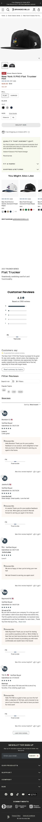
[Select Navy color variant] (11, 107)
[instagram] (11, 794)
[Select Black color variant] (3, 107)
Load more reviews (21, 733)
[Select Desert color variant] (8, 212)
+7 (33, 210)
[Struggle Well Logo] (20, 806)
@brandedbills (21, 219)
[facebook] (6, 794)
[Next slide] (40, 3)
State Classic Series (14, 16)
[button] (21, 39)
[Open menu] (3, 10)
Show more (6, 398)
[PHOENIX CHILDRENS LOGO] (34, 806)
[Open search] (8, 9)
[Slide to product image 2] (12, 65)
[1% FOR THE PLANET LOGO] (7, 806)
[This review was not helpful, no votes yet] (38, 472)
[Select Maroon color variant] (31, 210)
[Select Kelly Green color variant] (26, 210)
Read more (22, 622)
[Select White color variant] (13, 212)
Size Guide (13, 113)
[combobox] (32, 404)
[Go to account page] (34, 9)
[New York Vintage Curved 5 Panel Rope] (28, 188)
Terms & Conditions (29, 816)
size (4, 390)
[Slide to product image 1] (5, 65)
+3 (15, 212)
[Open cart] (39, 9)
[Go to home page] (8, 817)
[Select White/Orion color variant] (3, 212)
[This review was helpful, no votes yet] (34, 472)
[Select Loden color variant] (29, 210)
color (13, 392)
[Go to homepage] (20, 10)
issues (20, 392)
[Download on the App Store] (32, 794)
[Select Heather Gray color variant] (7, 107)
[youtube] (23, 794)
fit (8, 392)
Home (3, 16)
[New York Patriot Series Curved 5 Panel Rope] (10, 188)
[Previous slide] (1, 3)
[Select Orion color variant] (11, 212)
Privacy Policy (16, 816)
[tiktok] (17, 794)
